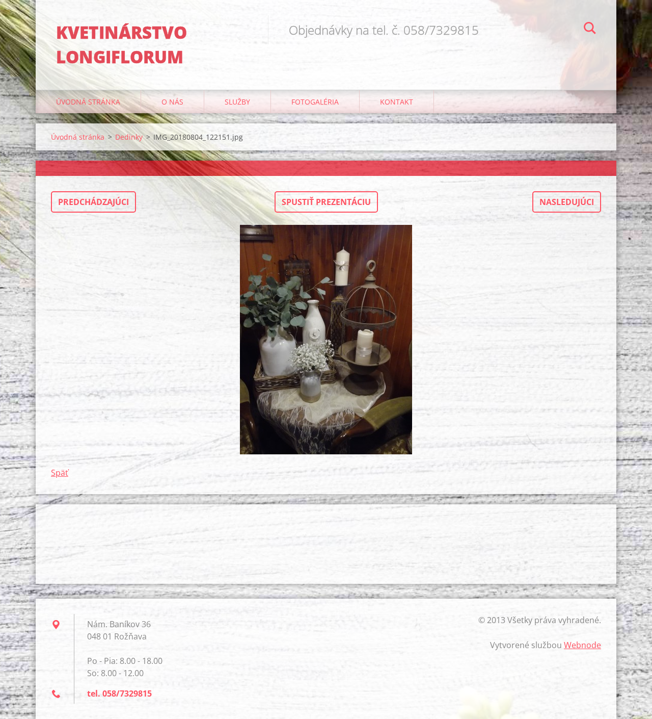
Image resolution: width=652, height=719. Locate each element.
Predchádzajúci (93, 202)
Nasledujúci (566, 202)
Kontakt (396, 102)
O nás (172, 102)
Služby (237, 102)
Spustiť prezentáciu (326, 202)
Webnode (582, 645)
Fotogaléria (315, 102)
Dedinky (129, 137)
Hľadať (590, 29)
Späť (59, 472)
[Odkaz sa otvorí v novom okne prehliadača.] (326, 339)
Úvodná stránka (88, 102)
